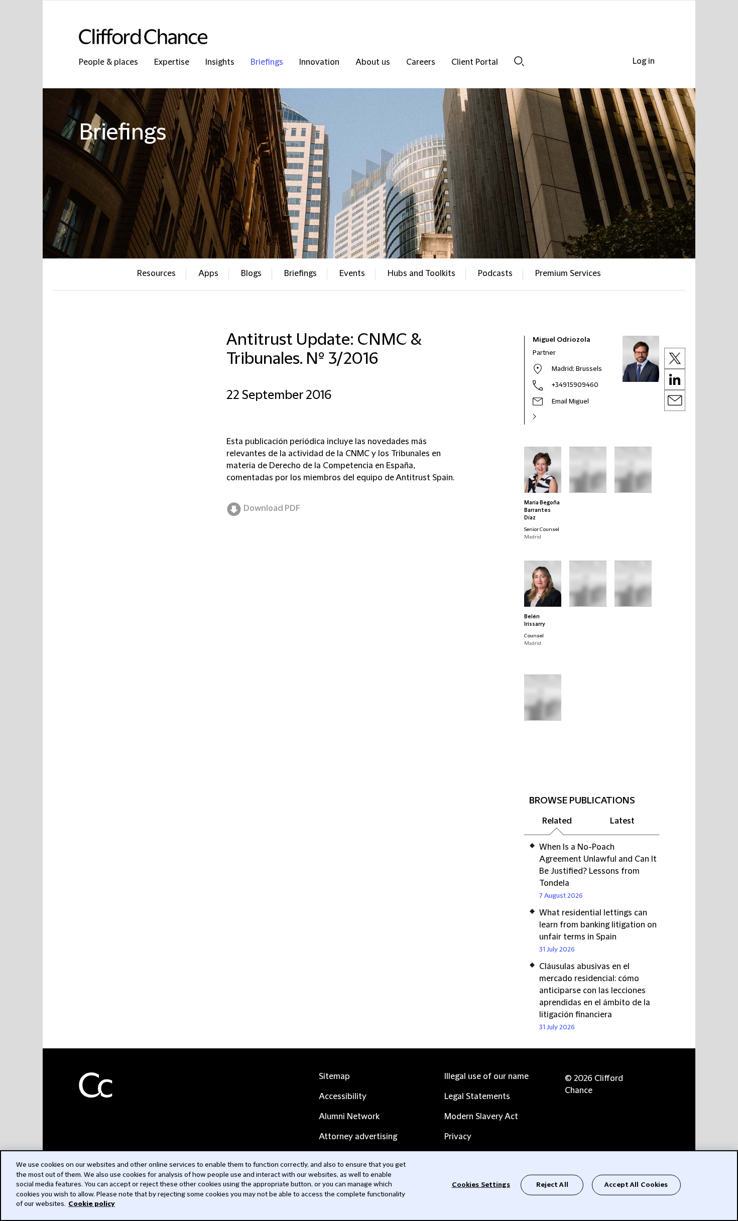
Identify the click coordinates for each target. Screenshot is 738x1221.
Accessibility (342, 1096)
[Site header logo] (349, 36)
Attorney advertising (358, 1136)
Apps (208, 273)
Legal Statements (477, 1096)
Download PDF (271, 508)
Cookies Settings (481, 1184)
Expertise (171, 62)
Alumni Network (349, 1116)
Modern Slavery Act (481, 1116)
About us (372, 62)
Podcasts (495, 273)
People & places (108, 62)
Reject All (552, 1184)
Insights (219, 62)
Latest (622, 821)
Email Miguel (570, 401)
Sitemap (334, 1076)
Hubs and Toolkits (421, 273)
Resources (156, 273)
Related (557, 821)
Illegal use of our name (486, 1076)
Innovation (319, 62)
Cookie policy (91, 1204)
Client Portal (474, 62)
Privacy (457, 1136)
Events (352, 273)
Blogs (251, 273)
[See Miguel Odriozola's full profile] (545, 417)
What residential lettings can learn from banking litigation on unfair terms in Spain (598, 924)
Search (519, 61)
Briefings (267, 62)
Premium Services (568, 273)
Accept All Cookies (636, 1184)
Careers (420, 62)
